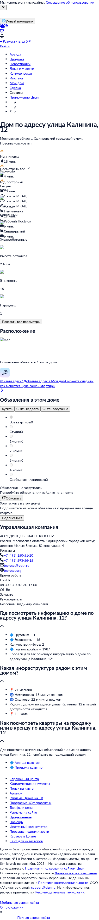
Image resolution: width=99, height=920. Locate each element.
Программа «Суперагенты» (30, 802)
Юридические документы (30, 783)
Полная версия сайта (33, 917)
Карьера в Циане (23, 836)
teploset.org (12, 570)
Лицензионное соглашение (76, 873)
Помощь (16, 822)
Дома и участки (22, 68)
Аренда (15, 54)
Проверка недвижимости (29, 831)
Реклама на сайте (23, 812)
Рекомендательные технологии (59, 892)
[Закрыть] (3, 7)
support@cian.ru (43, 887)
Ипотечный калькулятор (29, 826)
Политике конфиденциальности (63, 882)
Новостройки (20, 63)
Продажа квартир (29, 767)
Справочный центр (24, 778)
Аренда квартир (27, 762)
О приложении (11, 907)
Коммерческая (21, 73)
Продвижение (20, 817)
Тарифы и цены (21, 807)
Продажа (17, 59)
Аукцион (16, 793)
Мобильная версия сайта (19, 902)
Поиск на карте (21, 788)
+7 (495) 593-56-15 (18, 560)
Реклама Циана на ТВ (26, 798)
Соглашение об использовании (70, 2)
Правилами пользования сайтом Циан (55, 868)
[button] (54, 422)
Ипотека (16, 78)
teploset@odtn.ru (16, 565)
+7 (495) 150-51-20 (18, 555)
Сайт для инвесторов (26, 841)
